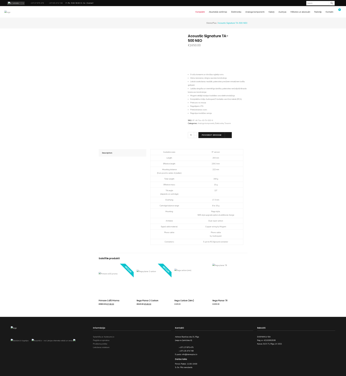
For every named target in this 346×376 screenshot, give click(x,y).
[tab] (122, 153)
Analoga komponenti (206, 123)
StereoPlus (211, 23)
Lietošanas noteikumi (101, 347)
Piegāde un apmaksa (101, 340)
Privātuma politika (100, 344)
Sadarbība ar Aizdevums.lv (103, 337)
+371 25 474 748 (56, 3)
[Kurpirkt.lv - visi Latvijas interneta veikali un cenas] (52, 340)
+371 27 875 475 (37, 3)
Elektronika (219, 123)
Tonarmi (227, 123)
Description (107, 153)
